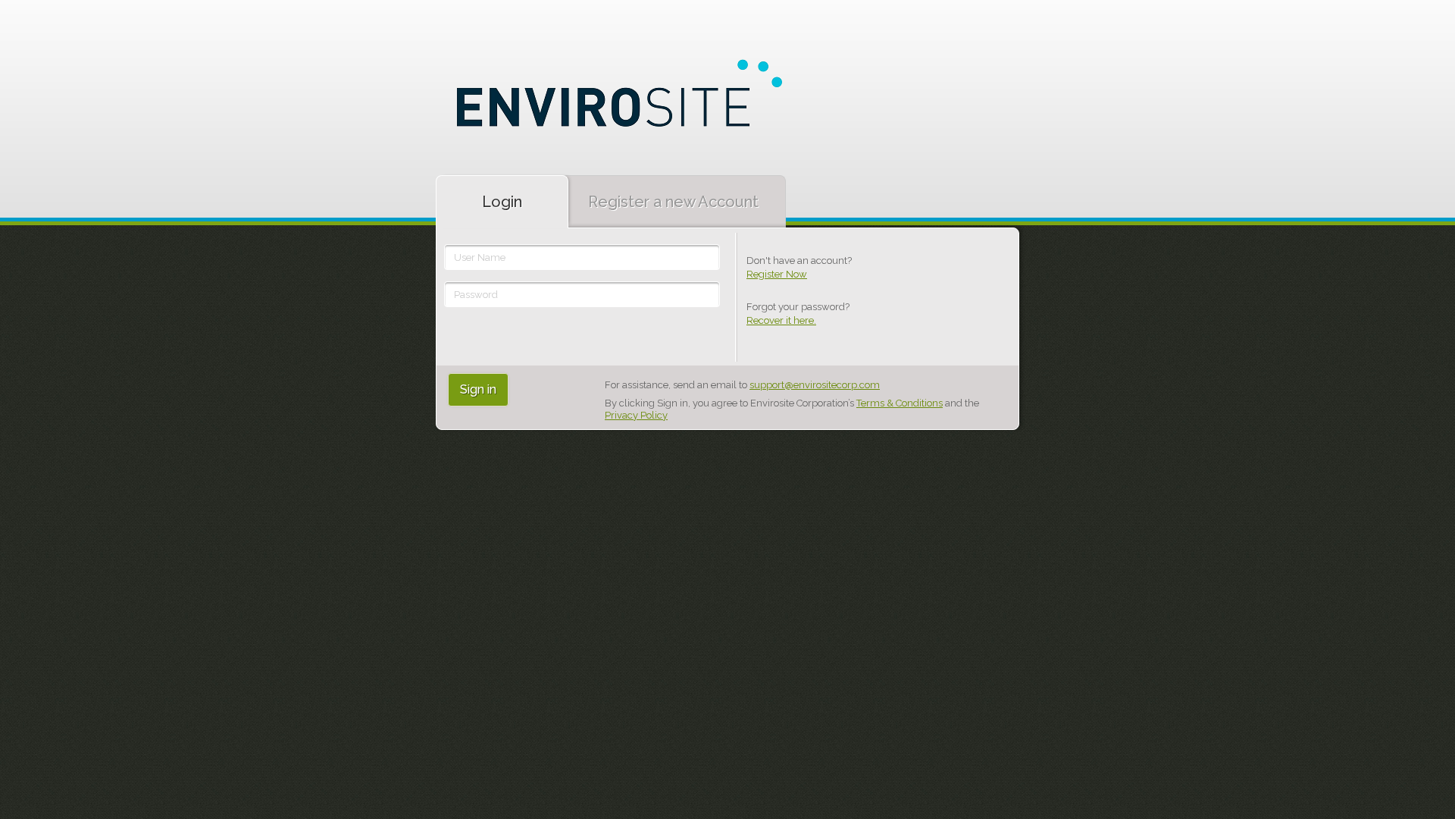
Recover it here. (781, 320)
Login (502, 202)
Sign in (478, 389)
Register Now (776, 274)
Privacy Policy (636, 415)
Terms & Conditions (899, 403)
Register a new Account (673, 202)
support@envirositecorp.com (814, 385)
